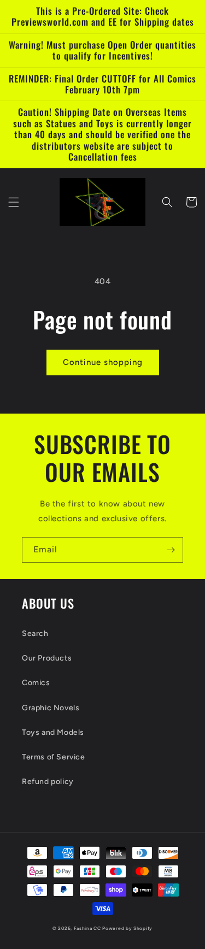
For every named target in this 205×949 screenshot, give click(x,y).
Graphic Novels (50, 707)
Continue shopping (103, 362)
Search (35, 633)
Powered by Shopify (127, 928)
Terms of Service (53, 757)
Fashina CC (87, 928)
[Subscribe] (171, 550)
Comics (36, 682)
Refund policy (48, 781)
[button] (14, 202)
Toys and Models (53, 732)
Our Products (47, 658)
